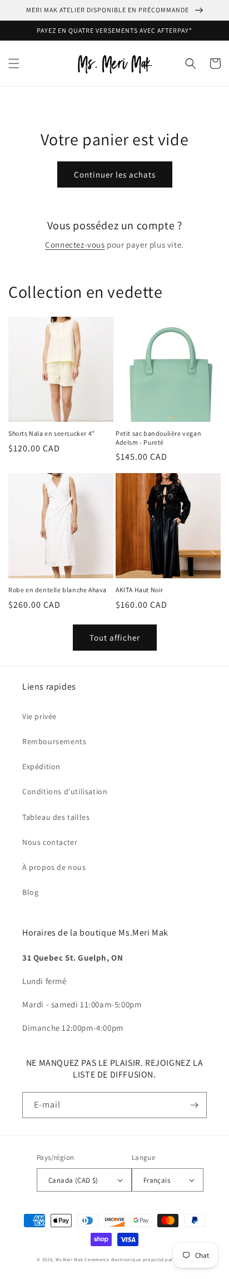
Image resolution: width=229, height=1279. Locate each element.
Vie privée (39, 716)
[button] (14, 63)
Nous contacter (49, 842)
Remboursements (54, 741)
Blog (30, 892)
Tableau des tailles (55, 817)
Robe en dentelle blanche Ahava (57, 590)
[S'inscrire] (194, 1105)
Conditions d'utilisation (64, 791)
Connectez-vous (74, 244)
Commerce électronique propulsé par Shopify (138, 1259)
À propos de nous (54, 867)
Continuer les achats (115, 174)
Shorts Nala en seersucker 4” (51, 433)
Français (156, 1180)
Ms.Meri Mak (69, 1259)
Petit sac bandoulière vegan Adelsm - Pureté (158, 437)
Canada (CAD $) (73, 1180)
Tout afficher (114, 637)
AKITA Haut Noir (139, 590)
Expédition (41, 766)
